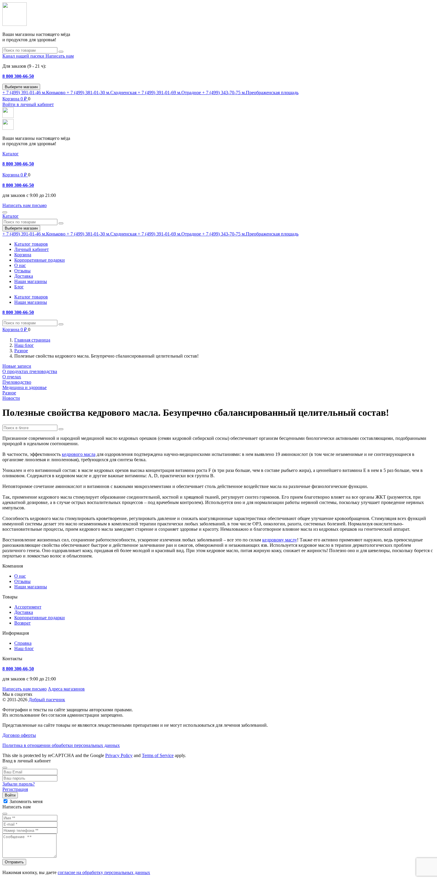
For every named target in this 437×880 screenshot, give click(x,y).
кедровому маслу (279, 539)
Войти (10, 795)
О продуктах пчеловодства (29, 371)
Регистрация (15, 789)
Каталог (10, 153)
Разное (9, 392)
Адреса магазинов (66, 688)
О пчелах (11, 376)
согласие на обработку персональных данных (104, 872)
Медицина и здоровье (24, 387)
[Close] (4, 768)
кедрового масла (78, 454)
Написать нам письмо (24, 688)
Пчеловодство (16, 382)
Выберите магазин (21, 87)
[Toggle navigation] (4, 212)
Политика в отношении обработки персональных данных (61, 745)
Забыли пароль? (18, 783)
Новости (11, 398)
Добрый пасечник (47, 699)
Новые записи (16, 366)
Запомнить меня (26, 801)
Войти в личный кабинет (28, 104)
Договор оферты (19, 735)
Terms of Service (158, 755)
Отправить (14, 862)
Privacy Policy (119, 755)
